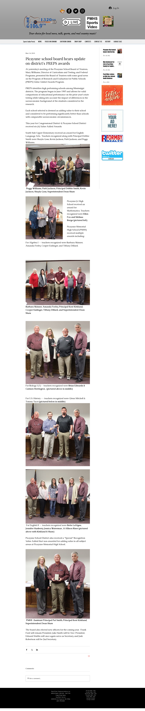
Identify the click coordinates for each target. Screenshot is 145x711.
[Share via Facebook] (27, 650)
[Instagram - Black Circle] (82, 11)
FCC (21, 710)
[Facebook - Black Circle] (69, 11)
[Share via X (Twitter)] (32, 650)
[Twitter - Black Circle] (75, 11)
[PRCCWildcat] (62, 11)
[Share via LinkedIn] (37, 650)
